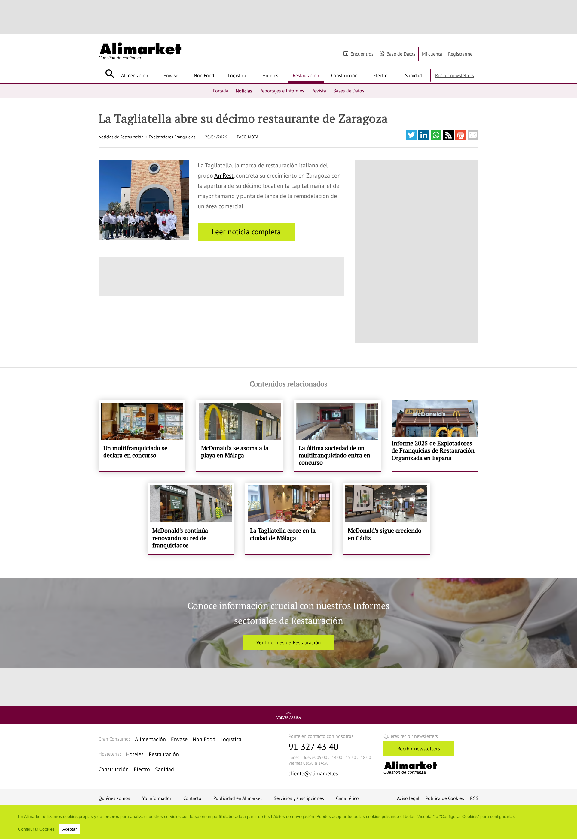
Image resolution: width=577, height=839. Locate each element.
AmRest (224, 175)
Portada (220, 91)
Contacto (192, 798)
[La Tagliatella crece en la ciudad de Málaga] (288, 518)
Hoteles (270, 75)
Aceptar (69, 829)
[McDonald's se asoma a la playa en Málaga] (239, 436)
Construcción (344, 75)
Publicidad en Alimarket (237, 798)
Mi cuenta (432, 54)
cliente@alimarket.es (313, 773)
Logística (237, 75)
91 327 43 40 (313, 746)
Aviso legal (408, 798)
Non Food (204, 75)
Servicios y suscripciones (299, 798)
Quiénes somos (114, 798)
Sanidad (413, 75)
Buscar (110, 73)
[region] (288, 822)
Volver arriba (288, 717)
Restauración (306, 75)
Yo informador (156, 798)
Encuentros (362, 54)
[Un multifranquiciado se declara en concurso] (142, 436)
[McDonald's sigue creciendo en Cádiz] (386, 518)
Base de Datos (400, 54)
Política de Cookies (445, 798)
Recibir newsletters (454, 75)
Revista (318, 91)
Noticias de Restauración (121, 137)
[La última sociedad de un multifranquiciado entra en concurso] (337, 436)
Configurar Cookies (36, 829)
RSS (474, 798)
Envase (170, 75)
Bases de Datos (348, 91)
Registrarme (460, 54)
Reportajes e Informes (281, 91)
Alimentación (134, 75)
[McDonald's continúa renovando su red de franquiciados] (191, 518)
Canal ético (347, 798)
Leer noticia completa (246, 231)
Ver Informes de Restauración (288, 642)
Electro (380, 75)
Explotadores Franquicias (172, 137)
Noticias (244, 91)
